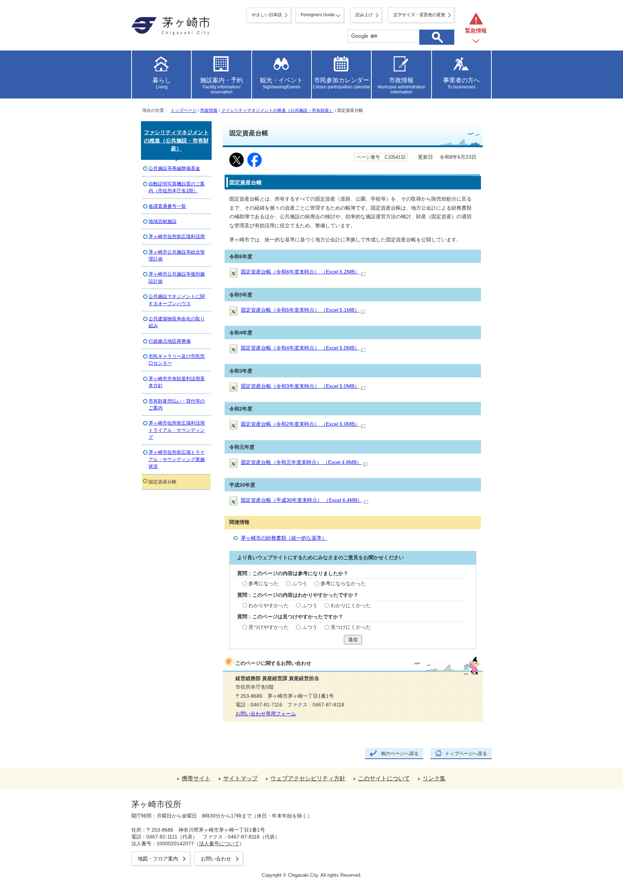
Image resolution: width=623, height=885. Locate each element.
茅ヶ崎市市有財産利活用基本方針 (177, 382)
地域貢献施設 (163, 221)
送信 (353, 639)
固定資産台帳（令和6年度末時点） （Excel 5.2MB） (300, 272)
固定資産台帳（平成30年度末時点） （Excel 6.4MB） (301, 500)
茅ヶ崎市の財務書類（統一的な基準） (284, 538)
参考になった (263, 583)
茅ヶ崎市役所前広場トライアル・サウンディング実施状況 (177, 459)
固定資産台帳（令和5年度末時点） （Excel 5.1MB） (300, 310)
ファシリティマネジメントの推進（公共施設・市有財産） (277, 110)
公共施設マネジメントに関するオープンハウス (177, 300)
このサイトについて (384, 778)
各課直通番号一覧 (167, 206)
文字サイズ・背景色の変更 (419, 14)
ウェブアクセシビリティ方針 (307, 778)
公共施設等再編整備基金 (174, 168)
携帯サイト (196, 778)
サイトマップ (240, 778)
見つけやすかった (268, 627)
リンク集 (434, 778)
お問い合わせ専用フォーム (265, 714)
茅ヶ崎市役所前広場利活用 (177, 236)
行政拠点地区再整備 (170, 341)
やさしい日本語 (267, 14)
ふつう (299, 583)
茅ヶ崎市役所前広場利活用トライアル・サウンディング (177, 430)
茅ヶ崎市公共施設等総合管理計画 (177, 255)
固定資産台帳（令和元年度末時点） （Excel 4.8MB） (301, 462)
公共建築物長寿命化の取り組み (177, 322)
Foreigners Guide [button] (318, 14)
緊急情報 (476, 30)
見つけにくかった (351, 627)
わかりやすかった (268, 605)
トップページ (183, 110)
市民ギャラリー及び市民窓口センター (177, 360)
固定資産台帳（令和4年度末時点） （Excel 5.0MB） (300, 348)
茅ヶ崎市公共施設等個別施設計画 (177, 277)
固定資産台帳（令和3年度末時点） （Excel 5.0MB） (300, 386)
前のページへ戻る (400, 753)
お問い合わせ (216, 859)
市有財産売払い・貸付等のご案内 (177, 404)
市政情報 (208, 110)
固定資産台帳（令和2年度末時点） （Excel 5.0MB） (300, 424)
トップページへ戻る (466, 753)
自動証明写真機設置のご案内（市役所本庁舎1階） (177, 187)
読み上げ (364, 14)
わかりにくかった (351, 605)
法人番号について (219, 843)
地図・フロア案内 (158, 859)
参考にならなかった (343, 583)
